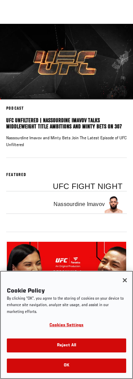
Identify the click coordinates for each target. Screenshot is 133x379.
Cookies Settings (66, 325)
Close (120, 36)
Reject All (66, 345)
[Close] (124, 280)
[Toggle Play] (14, 103)
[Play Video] (66, 61)
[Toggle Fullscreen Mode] (119, 103)
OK (66, 365)
